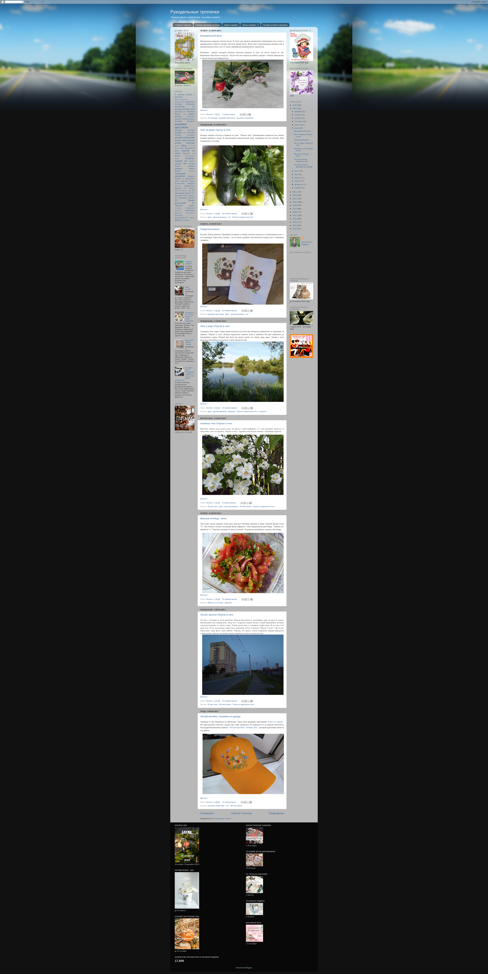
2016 (295, 219)
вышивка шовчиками (245, 118)
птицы (191, 181)
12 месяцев (213, 118)
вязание (178, 140)
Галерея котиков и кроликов (275, 25)
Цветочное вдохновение (184, 213)
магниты (191, 171)
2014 (295, 225)
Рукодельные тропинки (194, 11)
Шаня (177, 220)
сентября (299, 121)
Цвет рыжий (188, 288)
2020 (295, 205)
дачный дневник (220, 217)
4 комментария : (229, 114)
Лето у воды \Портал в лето (215, 326)
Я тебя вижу (185, 220)
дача (210, 217)
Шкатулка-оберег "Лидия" (189, 342)
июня (297, 171)
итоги (177, 158)
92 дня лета (213, 506)
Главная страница (183, 25)
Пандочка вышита (209, 229)
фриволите (189, 210)
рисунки (177, 186)
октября (298, 118)
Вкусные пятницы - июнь (213, 518)
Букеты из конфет (184, 114)
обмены (191, 176)
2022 (295, 199)
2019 (295, 209)
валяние (178, 116)
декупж (177, 146)
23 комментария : (229, 802)
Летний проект (246, 506)
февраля (299, 184)
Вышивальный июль (211, 35)
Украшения (190, 208)
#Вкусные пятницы (216, 603)
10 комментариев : (230, 408)
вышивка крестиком (227, 118)
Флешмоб (178, 210)
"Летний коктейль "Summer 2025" (243, 727)
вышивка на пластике (184, 133)
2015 (295, 222)
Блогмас (190, 112)
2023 (295, 195)
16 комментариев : (230, 214)
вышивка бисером (184, 121)
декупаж (231, 411)
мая (296, 174)
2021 (295, 202)
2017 (295, 215)
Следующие (207, 813)
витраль (191, 119)
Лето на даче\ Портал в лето (215, 130)
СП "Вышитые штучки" (184, 198)
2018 (295, 212)
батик (185, 111)
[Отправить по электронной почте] (241, 114)
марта (297, 181)
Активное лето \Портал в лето (216, 423)
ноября (298, 115)
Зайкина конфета (188, 263)
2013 (295, 229)
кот (229, 217)
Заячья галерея (231, 25)
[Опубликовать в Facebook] (249, 114)
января (298, 188)
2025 (295, 108)
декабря (298, 111)
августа (298, 125)
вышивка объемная (184, 135)
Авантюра (178, 112)
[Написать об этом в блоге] (244, 114)
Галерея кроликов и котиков (207, 25)
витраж (185, 119)
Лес (185, 163)
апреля (298, 178)
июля (297, 128)
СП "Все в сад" (185, 191)
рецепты (262, 411)
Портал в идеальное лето (243, 217)
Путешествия (180, 183)
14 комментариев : (230, 311)
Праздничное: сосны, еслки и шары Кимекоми (189, 317)
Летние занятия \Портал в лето (216, 614)
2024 (295, 192)
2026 (295, 105)
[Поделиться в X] (247, 114)
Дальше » (204, 110)
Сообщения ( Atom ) (223, 818)
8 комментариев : (229, 503)
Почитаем (184, 181)
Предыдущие (276, 813)
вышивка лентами (184, 130)
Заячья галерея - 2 (250, 25)
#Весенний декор (180, 102)
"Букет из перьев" (275, 722)
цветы (192, 218)
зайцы (184, 145)
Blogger (249, 968)
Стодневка (178, 208)
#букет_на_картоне (181, 99)
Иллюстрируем (189, 156)
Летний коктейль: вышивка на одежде (220, 716)
